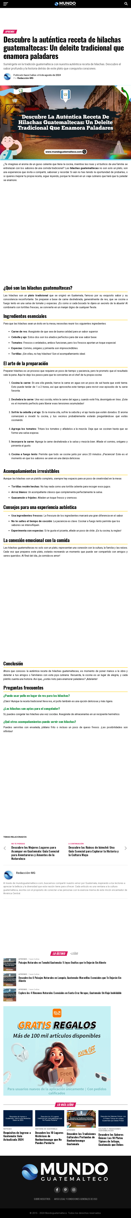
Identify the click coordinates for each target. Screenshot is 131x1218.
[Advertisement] (65, 20)
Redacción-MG (25, 78)
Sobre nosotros (42, 1199)
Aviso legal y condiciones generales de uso (75, 1199)
